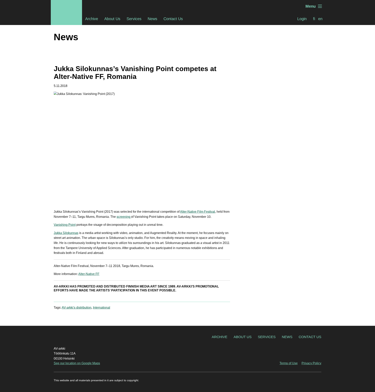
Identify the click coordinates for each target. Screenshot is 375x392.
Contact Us (173, 19)
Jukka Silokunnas (66, 233)
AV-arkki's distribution (76, 307)
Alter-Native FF (88, 274)
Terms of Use (288, 363)
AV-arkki (66, 6)
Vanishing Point (65, 224)
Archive (91, 19)
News (152, 19)
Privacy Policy (311, 363)
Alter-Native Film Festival (197, 211)
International (101, 307)
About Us (112, 19)
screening (124, 216)
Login (302, 19)
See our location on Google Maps (77, 363)
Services (134, 19)
